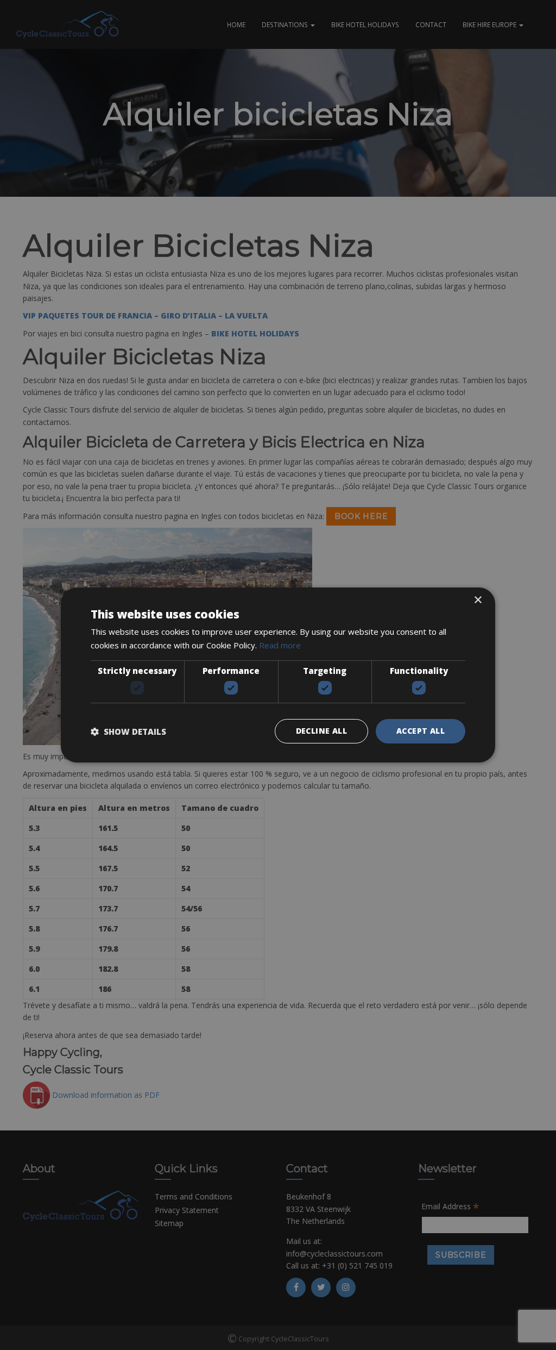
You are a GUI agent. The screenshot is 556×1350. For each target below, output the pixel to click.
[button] (128, 731)
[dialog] (278, 675)
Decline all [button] (321, 731)
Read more (280, 645)
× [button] (477, 600)
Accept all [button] (420, 731)
